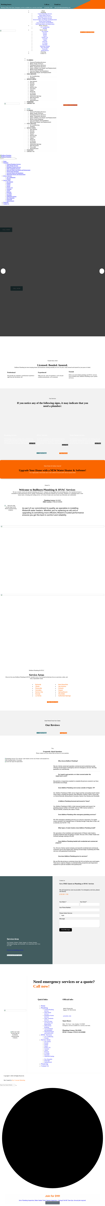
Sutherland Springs (45, 46)
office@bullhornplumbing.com (62, 7)
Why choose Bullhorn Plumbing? (68, 761)
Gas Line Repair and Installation (45, 22)
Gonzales (44, 38)
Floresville (45, 49)
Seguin (45, 36)
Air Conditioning (44, 27)
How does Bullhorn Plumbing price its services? (73, 856)
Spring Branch (45, 50)
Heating (45, 28)
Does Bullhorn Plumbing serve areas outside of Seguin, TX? (76, 788)
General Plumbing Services (45, 14)
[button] (40, 106)
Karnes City (45, 37)
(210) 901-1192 (48, 7)
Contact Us (43, 53)
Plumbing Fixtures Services (45, 16)
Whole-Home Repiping (45, 21)
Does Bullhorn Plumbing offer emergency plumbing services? (77, 814)
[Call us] (100, 1078)
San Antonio (45, 31)
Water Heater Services (45, 15)
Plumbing (43, 12)
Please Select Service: (65, 913)
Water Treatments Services (45, 18)
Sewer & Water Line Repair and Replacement (45, 19)
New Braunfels (45, 47)
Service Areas (43, 30)
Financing (43, 52)
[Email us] (97, 1078)
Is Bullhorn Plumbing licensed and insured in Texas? (74, 801)
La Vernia (44, 43)
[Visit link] (8, 31)
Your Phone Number (65, 907)
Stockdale (44, 44)
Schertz (45, 34)
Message (62, 919)
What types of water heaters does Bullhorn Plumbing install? (76, 828)
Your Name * (62, 902)
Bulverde (44, 41)
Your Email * (83, 902)
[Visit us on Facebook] (97, 4)
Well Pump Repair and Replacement (45, 24)
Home (43, 11)
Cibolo (45, 40)
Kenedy (45, 33)
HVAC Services (43, 25)
